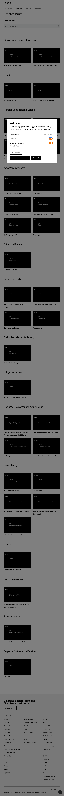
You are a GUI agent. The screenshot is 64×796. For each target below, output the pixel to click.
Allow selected (16, 152)
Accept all (36, 158)
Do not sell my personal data (20, 158)
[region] (32, 141)
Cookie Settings (14, 146)
